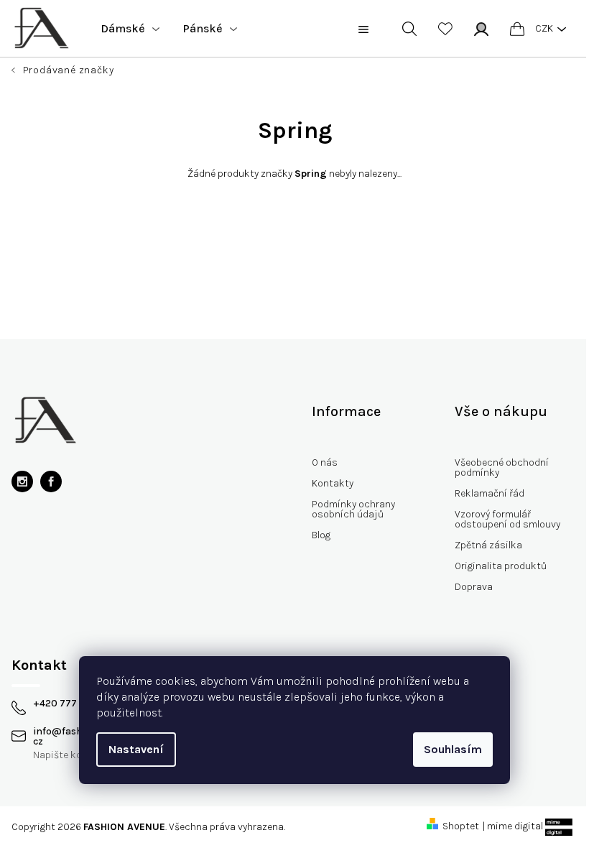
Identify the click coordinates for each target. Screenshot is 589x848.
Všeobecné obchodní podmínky (502, 467)
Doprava (474, 587)
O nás (325, 462)
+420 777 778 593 (74, 704)
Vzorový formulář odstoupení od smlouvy (507, 519)
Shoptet (460, 826)
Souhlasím (453, 749)
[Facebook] (51, 481)
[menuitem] (130, 28)
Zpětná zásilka (488, 545)
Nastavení (136, 749)
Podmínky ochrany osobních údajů (353, 509)
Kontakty (332, 483)
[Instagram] (22, 481)
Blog (321, 535)
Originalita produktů (501, 566)
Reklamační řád (489, 493)
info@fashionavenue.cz (83, 737)
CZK (544, 28)
